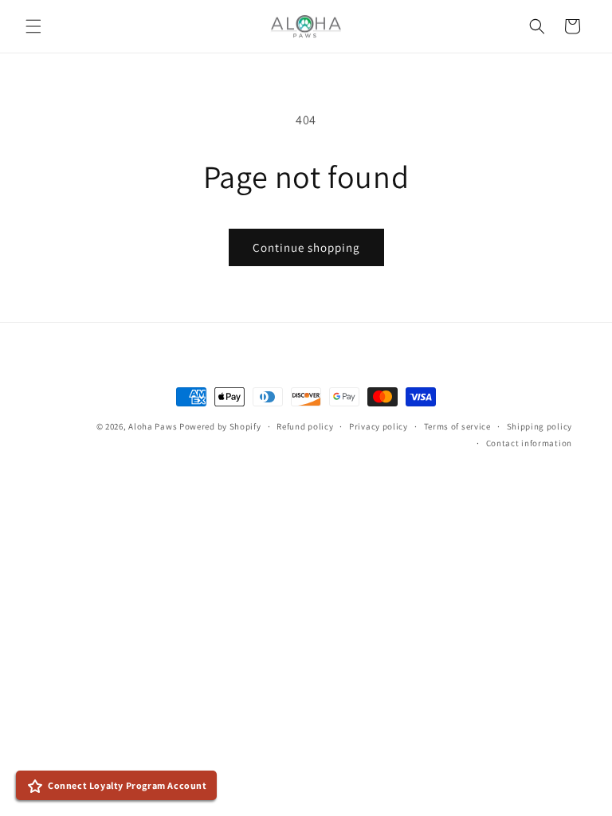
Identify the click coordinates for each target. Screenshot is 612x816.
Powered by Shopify (220, 426)
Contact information (529, 443)
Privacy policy (378, 426)
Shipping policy (540, 426)
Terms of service (457, 426)
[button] (33, 26)
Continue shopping (306, 247)
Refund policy (305, 426)
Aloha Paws (152, 426)
